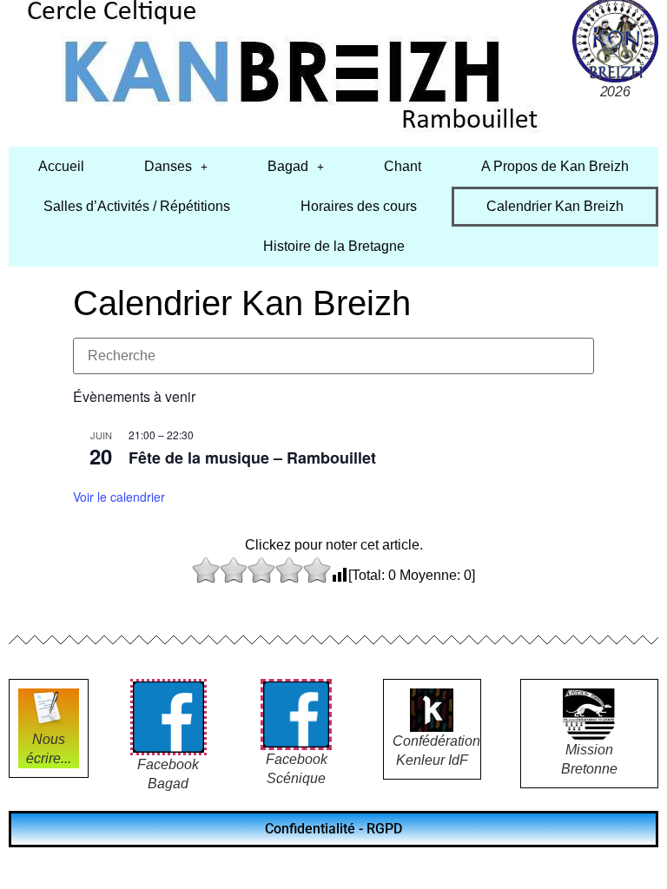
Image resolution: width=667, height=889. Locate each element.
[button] (176, 167)
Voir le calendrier (119, 496)
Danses (168, 166)
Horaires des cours (358, 206)
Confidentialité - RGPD (333, 828)
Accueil (61, 166)
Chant (402, 166)
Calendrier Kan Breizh (555, 206)
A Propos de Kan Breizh (555, 166)
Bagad (287, 166)
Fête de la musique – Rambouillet (252, 457)
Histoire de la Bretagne (334, 246)
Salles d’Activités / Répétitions (136, 206)
